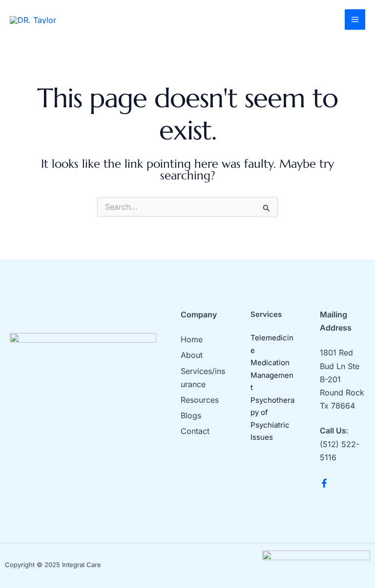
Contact (195, 431)
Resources (200, 400)
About (192, 355)
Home (192, 339)
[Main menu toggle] (355, 19)
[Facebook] (324, 483)
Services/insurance (203, 377)
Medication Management (271, 375)
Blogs (191, 415)
